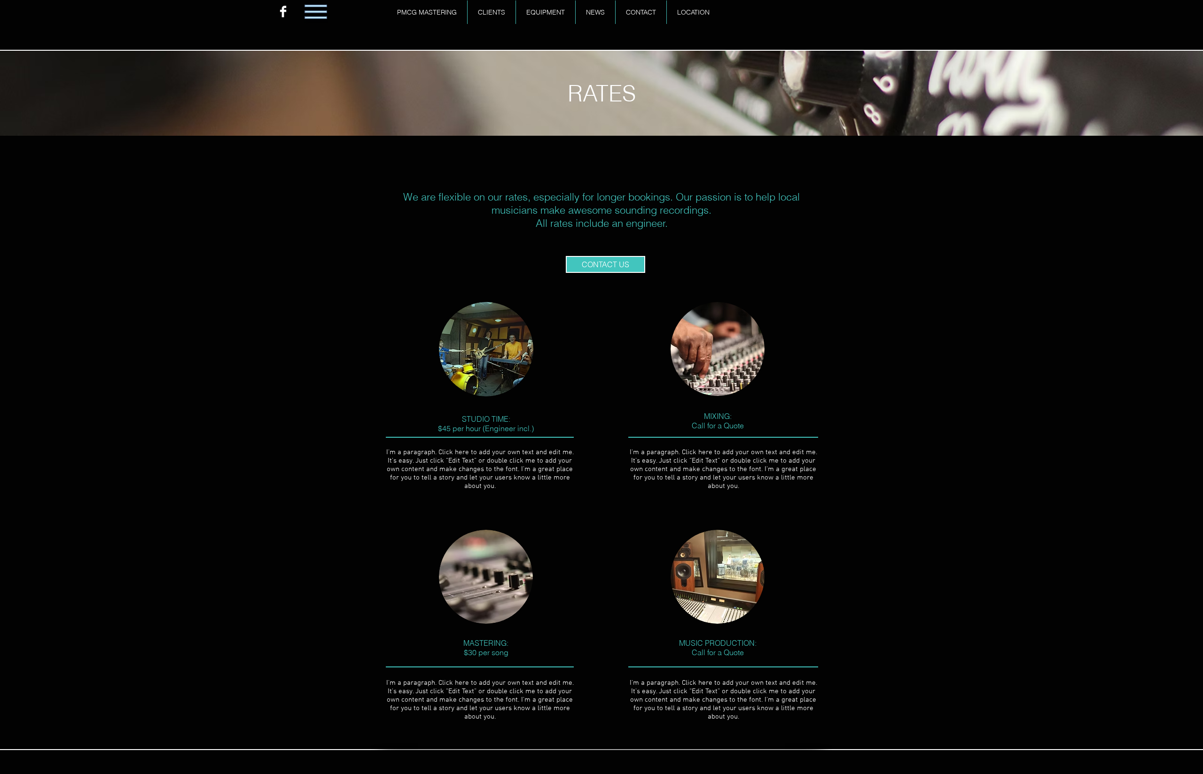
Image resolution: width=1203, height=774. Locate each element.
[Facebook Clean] (283, 11)
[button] (605, 264)
